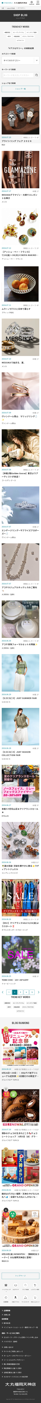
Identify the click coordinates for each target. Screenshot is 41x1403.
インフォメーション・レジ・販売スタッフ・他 (21, 1327)
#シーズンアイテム (18, 32)
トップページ (20, 1276)
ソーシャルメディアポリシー (14, 1360)
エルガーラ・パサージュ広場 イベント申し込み (21, 1337)
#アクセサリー (22, 8)
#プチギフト (20, 40)
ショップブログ (11, 8)
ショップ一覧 (20, 89)
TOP (3, 8)
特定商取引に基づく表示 (13, 1368)
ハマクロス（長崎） (11, 1341)
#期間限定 (7, 32)
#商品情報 (17, 36)
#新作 (9, 36)
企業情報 (7, 1310)
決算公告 (7, 1315)
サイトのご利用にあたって (13, 1351)
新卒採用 (7, 1323)
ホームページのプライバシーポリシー (17, 1356)
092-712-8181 (20, 1394)
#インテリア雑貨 (32, 32)
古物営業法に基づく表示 (13, 1372)
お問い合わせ (8, 1347)
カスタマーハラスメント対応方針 (16, 1377)
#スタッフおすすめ (28, 36)
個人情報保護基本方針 (12, 1364)
